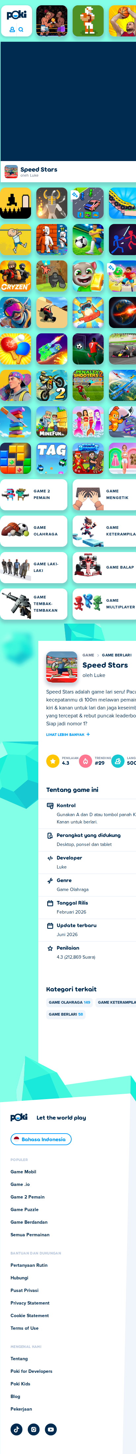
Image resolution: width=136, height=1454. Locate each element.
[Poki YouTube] (51, 1429)
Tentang (19, 1359)
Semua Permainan (30, 1235)
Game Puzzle (25, 1209)
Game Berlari (116, 655)
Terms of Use (25, 1328)
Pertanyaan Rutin (29, 1265)
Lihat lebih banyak (65, 734)
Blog (15, 1396)
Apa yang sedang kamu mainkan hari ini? (21, 29)
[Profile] (12, 29)
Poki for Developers (31, 1371)
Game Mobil (23, 1172)
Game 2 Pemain (28, 1197)
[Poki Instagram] (34, 1429)
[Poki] (16, 15)
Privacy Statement (30, 1303)
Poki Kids (20, 1384)
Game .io (20, 1184)
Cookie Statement (30, 1316)
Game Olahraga (69, 1003)
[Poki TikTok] (16, 1429)
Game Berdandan (29, 1222)
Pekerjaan (21, 1409)
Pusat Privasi (25, 1290)
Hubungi (19, 1278)
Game (88, 655)
